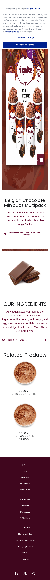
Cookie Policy (12, 32)
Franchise (25, 559)
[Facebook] (17, 573)
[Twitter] (25, 573)
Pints (25, 471)
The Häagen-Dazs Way (25, 540)
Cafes (25, 553)
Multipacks (25, 484)
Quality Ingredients (25, 546)
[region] (25, 24)
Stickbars (25, 506)
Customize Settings (25, 37)
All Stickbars (25, 518)
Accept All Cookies (25, 45)
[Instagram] (33, 573)
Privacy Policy (33, 8)
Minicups (25, 477)
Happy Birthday (25, 534)
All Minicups (25, 490)
